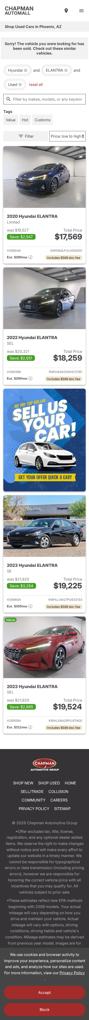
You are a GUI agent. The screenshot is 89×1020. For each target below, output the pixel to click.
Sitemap (62, 808)
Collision (58, 791)
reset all (36, 84)
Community (34, 800)
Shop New (23, 783)
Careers (59, 800)
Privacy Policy (34, 808)
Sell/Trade (32, 791)
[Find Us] (66, 10)
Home (70, 783)
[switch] (81, 10)
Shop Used (49, 783)
